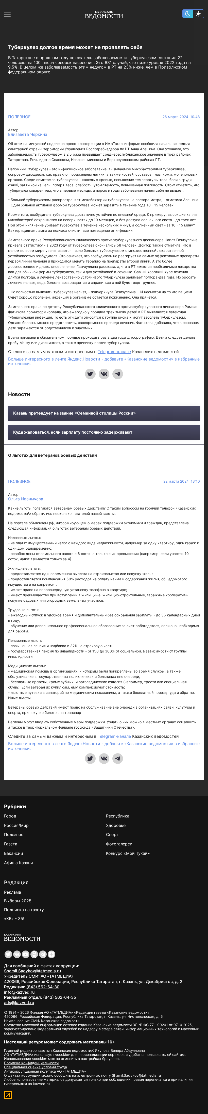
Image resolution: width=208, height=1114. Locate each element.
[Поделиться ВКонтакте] (104, 374)
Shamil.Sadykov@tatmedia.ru (32, 970)
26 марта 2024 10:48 (181, 117)
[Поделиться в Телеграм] (117, 374)
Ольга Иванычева (25, 499)
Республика (117, 815)
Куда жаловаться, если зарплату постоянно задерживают (72, 432)
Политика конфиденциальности (31, 1063)
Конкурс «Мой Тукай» (128, 853)
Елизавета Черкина (27, 134)
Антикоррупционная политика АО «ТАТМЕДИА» (45, 1071)
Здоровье (116, 825)
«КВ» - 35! (14, 918)
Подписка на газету (24, 909)
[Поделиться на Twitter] (90, 374)
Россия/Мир (16, 825)
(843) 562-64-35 (59, 997)
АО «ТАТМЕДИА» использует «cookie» (37, 1054)
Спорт (112, 834)
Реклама (12, 892)
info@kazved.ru (19, 992)
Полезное (19, 116)
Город (10, 815)
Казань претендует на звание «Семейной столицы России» (74, 413)
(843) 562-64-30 (42, 986)
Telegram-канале (114, 351)
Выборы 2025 (17, 900)
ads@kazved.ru (19, 1002)
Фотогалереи (119, 843)
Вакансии (13, 853)
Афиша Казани (18, 862)
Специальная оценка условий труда (35, 1067)
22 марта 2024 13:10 (181, 481)
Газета (10, 843)
